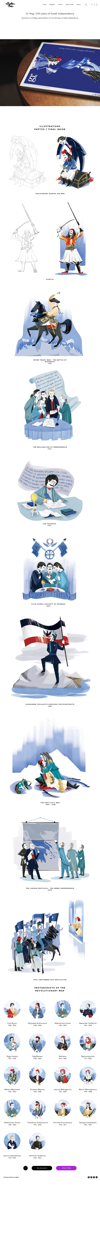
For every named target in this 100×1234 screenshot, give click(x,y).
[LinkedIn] (97, 1177)
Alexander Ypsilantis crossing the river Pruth (50, 704)
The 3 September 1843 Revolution (50, 980)
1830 (50, 890)
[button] (50, 73)
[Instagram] (91, 1177)
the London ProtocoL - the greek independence (50, 888)
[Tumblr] (94, 1177)
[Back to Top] (25, 1168)
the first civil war (50, 803)
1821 (50, 706)
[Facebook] (89, 1177)
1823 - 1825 (51, 804)
